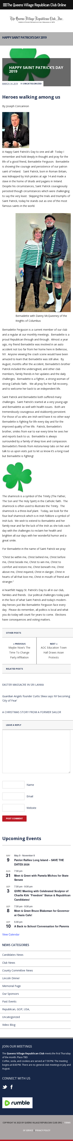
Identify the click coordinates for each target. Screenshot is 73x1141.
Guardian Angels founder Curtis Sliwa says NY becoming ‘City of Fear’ (36, 698)
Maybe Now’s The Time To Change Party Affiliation (19, 652)
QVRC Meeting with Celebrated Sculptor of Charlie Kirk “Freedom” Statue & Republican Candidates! (42, 895)
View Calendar (10, 934)
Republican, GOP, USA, (16, 1009)
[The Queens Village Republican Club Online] (36, 21)
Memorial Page (11, 986)
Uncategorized (32, 83)
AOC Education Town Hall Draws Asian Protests (54, 652)
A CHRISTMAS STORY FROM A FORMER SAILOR (31, 712)
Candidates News (12, 954)
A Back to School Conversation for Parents (41, 926)
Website (31, 808)
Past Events (9, 1001)
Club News (8, 962)
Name (30, 785)
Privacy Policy (42, 1130)
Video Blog (8, 1025)
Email (30, 796)
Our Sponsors (10, 993)
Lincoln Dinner (11, 978)
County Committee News (17, 970)
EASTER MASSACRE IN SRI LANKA (23, 684)
